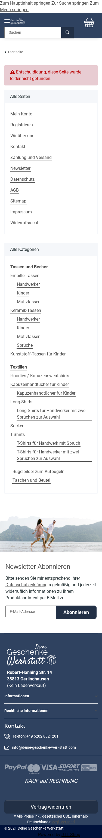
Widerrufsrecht (24, 222)
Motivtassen (29, 301)
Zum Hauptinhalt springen (25, 3)
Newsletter (20, 168)
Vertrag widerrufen (51, 807)
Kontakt (17, 146)
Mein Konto (21, 113)
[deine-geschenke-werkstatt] (18, 21)
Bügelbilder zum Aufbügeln (38, 471)
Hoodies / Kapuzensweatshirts (39, 375)
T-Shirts (17, 434)
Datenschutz (22, 179)
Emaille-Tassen (24, 275)
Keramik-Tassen (25, 310)
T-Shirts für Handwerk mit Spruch (48, 443)
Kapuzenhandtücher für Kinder (39, 384)
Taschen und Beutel (31, 480)
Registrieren (21, 124)
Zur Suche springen (70, 3)
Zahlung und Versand (31, 157)
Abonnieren (76, 612)
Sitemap (18, 201)
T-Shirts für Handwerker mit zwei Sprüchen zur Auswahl (48, 455)
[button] (51, 696)
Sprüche (25, 345)
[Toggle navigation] (7, 18)
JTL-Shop (70, 834)
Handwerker (28, 284)
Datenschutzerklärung (26, 584)
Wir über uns (22, 135)
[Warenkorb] (89, 22)
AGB (14, 190)
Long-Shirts (21, 401)
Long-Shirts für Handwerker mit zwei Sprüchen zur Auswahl (51, 414)
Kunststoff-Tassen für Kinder (38, 354)
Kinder (23, 293)
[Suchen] (67, 32)
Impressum (21, 211)
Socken (17, 425)
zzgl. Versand (63, 822)
